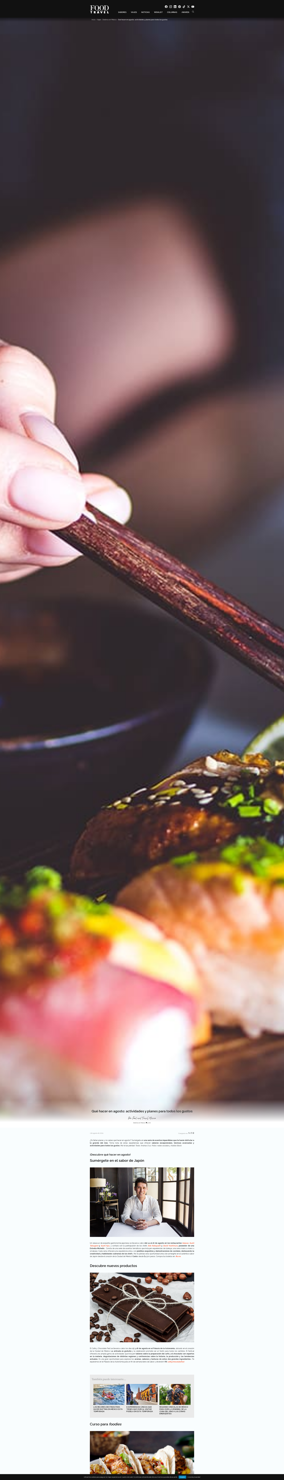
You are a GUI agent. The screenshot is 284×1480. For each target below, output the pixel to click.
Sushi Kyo (105, 1246)
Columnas (172, 12)
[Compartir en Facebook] (191, 1133)
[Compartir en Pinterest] (193, 1133)
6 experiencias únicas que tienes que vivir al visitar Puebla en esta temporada (139, 1409)
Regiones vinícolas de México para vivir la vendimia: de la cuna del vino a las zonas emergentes (173, 1410)
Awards (185, 12)
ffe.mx (178, 1256)
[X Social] (188, 7)
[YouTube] (192, 7)
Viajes (134, 12)
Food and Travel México (144, 1118)
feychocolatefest (176, 1362)
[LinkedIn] (175, 7)
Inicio (93, 20)
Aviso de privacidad (193, 1477)
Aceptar (182, 1477)
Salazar (185, 1243)
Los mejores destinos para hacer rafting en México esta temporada (108, 1409)
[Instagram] (170, 7)
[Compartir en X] (189, 1133)
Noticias (145, 12)
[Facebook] (166, 7)
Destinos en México (110, 20)
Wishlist (158, 12)
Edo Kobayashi (154, 1246)
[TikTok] (184, 7)
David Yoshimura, (170, 1246)
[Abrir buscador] (193, 12)
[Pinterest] (179, 7)
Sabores (122, 12)
